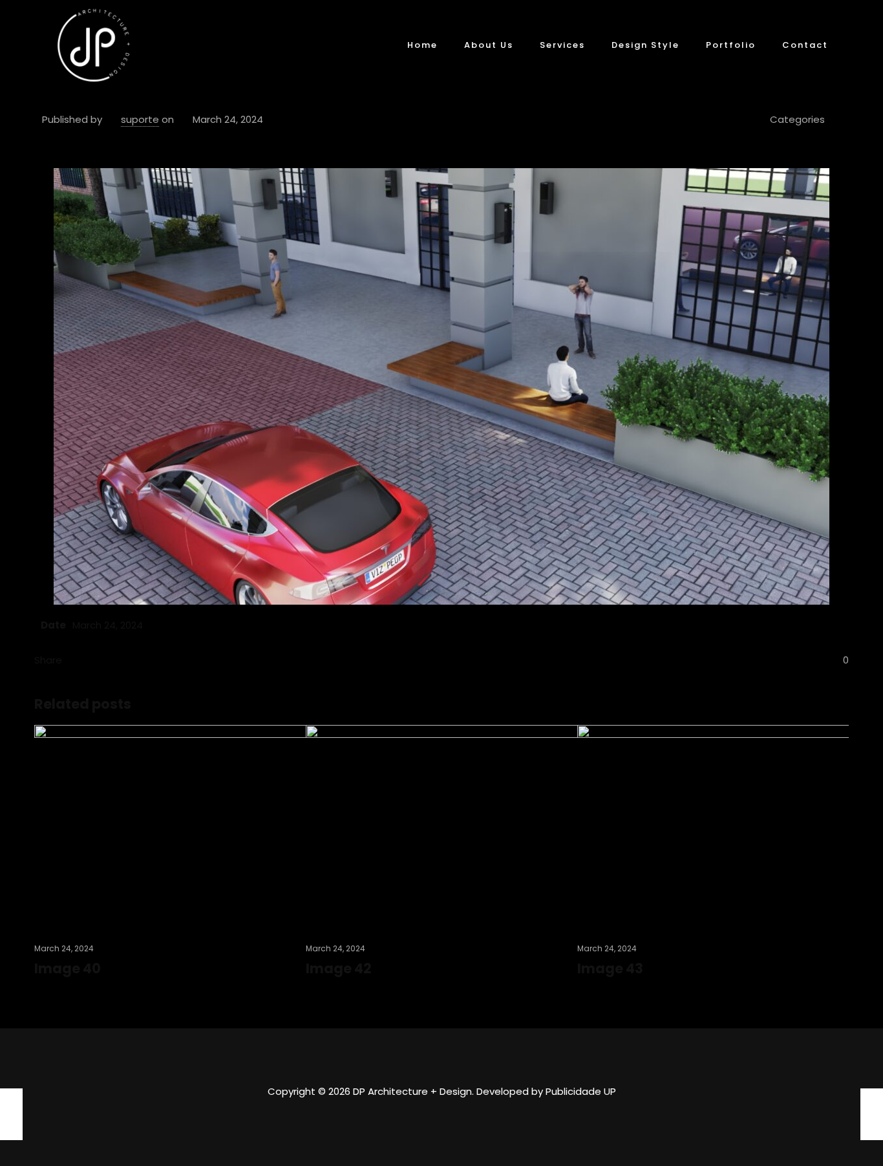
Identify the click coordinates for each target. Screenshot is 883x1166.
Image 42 (339, 968)
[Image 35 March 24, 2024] (11, 1114)
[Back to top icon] (441, 1055)
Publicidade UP (581, 1091)
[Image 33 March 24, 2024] (871, 1114)
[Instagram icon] (442, 1117)
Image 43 (610, 968)
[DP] (94, 45)
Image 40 (67, 968)
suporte (140, 119)
